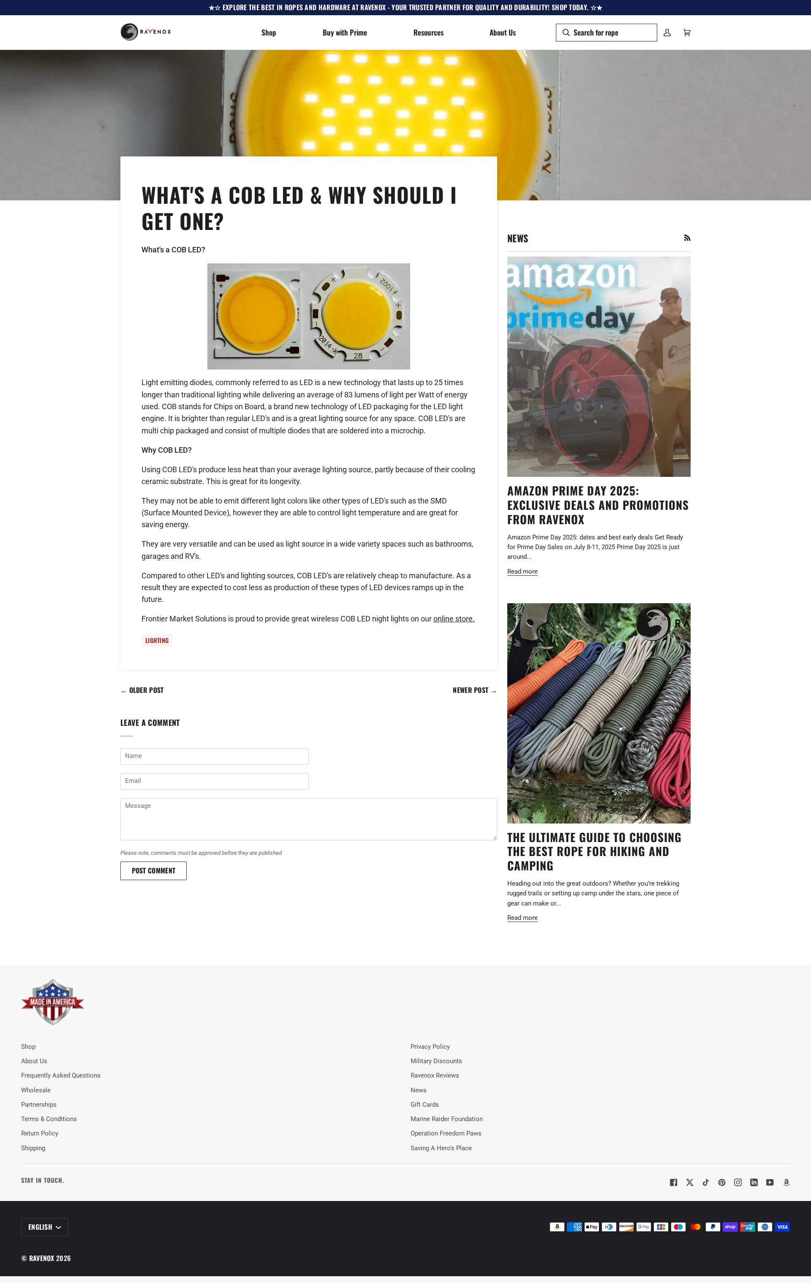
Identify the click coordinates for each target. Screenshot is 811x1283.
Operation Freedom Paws (446, 1133)
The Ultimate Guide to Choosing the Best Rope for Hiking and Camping (594, 851)
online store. (454, 619)
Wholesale (36, 1090)
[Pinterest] (722, 1182)
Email (132, 790)
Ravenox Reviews (435, 1075)
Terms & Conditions (49, 1119)
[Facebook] (674, 1182)
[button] (269, 32)
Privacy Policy (430, 1046)
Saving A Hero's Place (441, 1148)
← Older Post (142, 690)
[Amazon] (786, 1182)
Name (132, 765)
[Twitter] (690, 1182)
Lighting (157, 640)
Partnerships (39, 1104)
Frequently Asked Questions (61, 1075)
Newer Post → (475, 690)
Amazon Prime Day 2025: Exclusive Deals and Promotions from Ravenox (598, 504)
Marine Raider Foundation (447, 1119)
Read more (522, 571)
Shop (28, 1046)
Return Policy (39, 1133)
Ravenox (41, 1258)
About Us (34, 1061)
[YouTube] (770, 1182)
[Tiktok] (706, 1182)
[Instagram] (738, 1182)
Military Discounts (436, 1061)
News (419, 1090)
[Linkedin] (754, 1182)
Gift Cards (425, 1104)
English (41, 1227)
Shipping (33, 1148)
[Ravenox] (52, 1002)
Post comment (154, 870)
